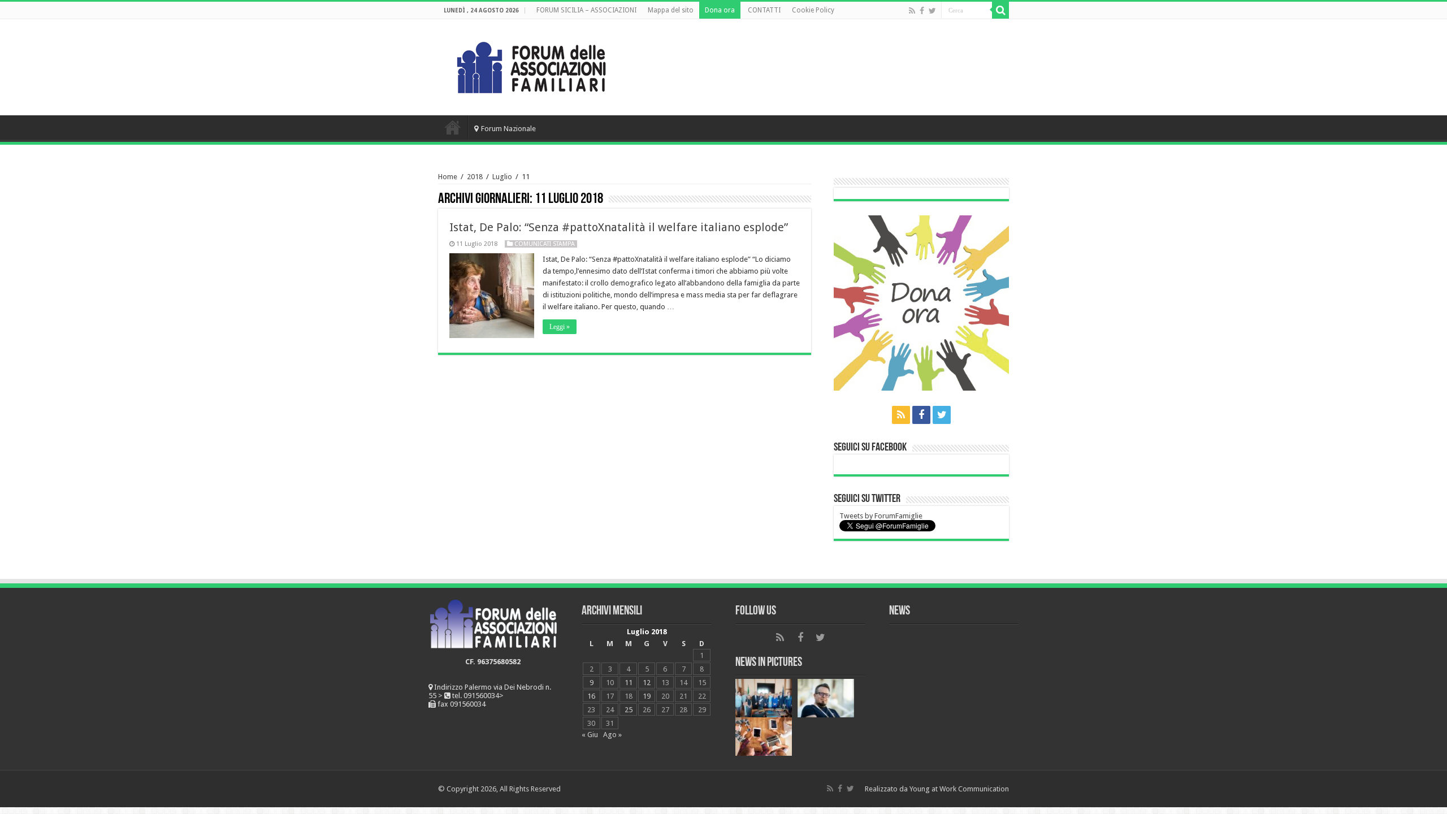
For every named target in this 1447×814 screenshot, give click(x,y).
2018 (475, 176)
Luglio (502, 176)
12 (647, 682)
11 (628, 682)
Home (452, 127)
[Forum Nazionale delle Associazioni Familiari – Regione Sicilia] (531, 65)
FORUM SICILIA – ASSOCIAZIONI (586, 10)
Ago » (612, 734)
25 (628, 709)
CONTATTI (764, 10)
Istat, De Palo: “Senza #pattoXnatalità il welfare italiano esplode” (618, 227)
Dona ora (720, 10)
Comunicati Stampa (544, 244)
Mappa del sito (671, 10)
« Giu (590, 734)
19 (647, 696)
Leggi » (559, 327)
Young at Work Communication (959, 789)
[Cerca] (1000, 10)
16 (591, 696)
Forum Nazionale (508, 128)
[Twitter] (932, 11)
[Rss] (912, 11)
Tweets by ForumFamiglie (880, 516)
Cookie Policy (813, 10)
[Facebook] (922, 11)
